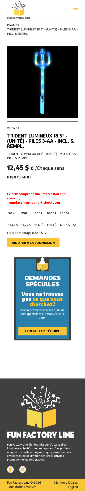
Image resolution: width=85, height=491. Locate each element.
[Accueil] (24, 10)
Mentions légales (66, 482)
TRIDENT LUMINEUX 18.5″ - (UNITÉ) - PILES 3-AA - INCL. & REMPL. (42, 31)
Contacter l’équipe (42, 331)
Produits (13, 25)
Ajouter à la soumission (33, 243)
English (73, 487)
